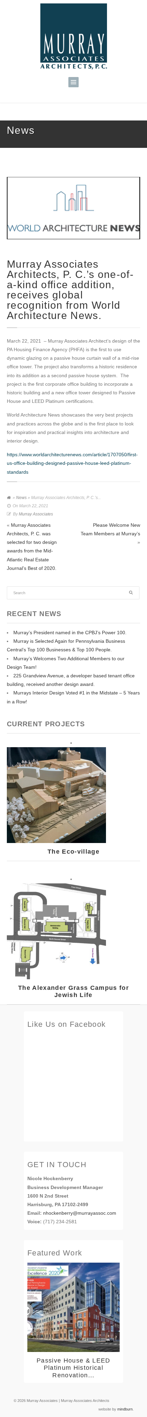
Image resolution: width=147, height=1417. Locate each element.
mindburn (125, 1409)
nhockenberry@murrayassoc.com (79, 1213)
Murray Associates (36, 514)
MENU (73, 82)
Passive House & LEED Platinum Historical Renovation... (73, 1368)
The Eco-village (73, 851)
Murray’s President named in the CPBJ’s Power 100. (69, 632)
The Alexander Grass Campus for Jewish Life (73, 991)
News (21, 497)
